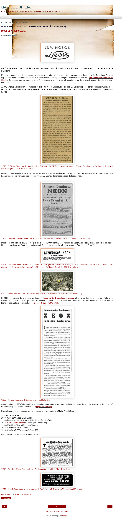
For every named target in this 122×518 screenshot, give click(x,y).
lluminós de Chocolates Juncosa (58, 298)
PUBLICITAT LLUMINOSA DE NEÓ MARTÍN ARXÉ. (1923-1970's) (33, 26)
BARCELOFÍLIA (16, 7)
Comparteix (6, 498)
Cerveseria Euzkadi (16, 423)
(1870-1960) (46, 303)
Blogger (65, 516)
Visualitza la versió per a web (57, 511)
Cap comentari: (26, 494)
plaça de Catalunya (43, 407)
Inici (57, 507)
